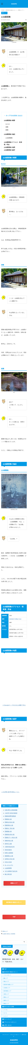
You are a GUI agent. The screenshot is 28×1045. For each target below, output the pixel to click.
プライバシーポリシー (10, 1022)
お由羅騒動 (9, 138)
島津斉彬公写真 (14, 509)
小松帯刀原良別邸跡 (11, 813)
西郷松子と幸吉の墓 (11, 837)
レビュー (6, 1016)
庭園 (7, 130)
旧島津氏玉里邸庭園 (11, 810)
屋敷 (7, 127)
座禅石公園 (8, 844)
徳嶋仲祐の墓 (9, 840)
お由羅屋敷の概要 (9, 120)
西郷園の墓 (8, 831)
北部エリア (6, 994)
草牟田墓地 (8, 850)
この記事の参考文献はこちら (10, 792)
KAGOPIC (14, 4)
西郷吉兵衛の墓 (9, 822)
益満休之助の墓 (9, 859)
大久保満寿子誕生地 (11, 871)
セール (5, 1013)
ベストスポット (7, 975)
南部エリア (6, 1000)
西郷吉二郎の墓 (9, 828)
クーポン (6, 1009)
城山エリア (6, 981)
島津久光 (8, 933)
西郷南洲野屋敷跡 (10, 816)
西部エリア (14, 883)
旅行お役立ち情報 (9, 1006)
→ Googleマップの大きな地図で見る (14, 705)
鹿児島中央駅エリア (8, 984)
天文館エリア (7, 987)
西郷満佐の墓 (9, 825)
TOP (14, 917)
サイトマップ (8, 1019)
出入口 (8, 124)
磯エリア (6, 978)
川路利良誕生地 (9, 847)
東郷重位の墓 (9, 856)
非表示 (20, 115)
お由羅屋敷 (8, 868)
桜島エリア (6, 1003)
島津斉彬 (13, 933)
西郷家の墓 (8, 819)
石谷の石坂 (8, 862)
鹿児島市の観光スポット (14, 902)
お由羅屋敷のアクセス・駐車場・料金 (13, 143)
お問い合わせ (8, 1025)
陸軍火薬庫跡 (9, 853)
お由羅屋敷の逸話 (9, 134)
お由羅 (4, 933)
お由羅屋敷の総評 (9, 150)
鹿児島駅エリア (7, 991)
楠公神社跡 (8, 874)
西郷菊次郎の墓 (9, 834)
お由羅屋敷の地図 (9, 147)
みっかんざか (9, 865)
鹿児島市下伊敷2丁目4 (15, 619)
